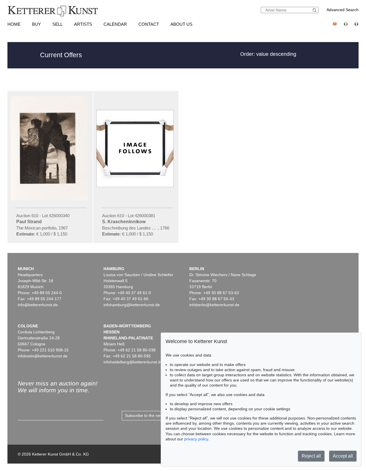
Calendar (115, 24)
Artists (83, 24)
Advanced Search (343, 9)
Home (14, 24)
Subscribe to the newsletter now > (155, 415)
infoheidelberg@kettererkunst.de (133, 362)
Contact (148, 24)
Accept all (343, 456)
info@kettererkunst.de (38, 304)
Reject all (311, 456)
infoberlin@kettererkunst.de (214, 304)
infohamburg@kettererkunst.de (132, 304)
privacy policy (196, 439)
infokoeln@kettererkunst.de (42, 356)
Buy (36, 24)
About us (181, 24)
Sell (57, 24)
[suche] (315, 10)
